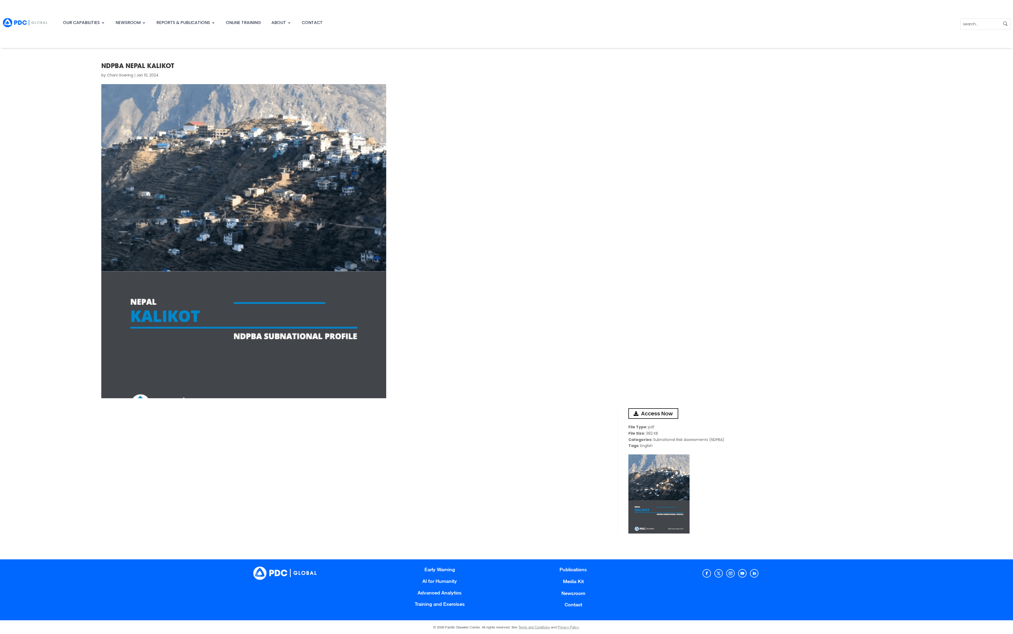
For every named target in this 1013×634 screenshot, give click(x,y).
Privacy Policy (568, 627)
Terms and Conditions (534, 627)
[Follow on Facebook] (707, 573)
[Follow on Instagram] (730, 573)
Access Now (657, 413)
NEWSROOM (128, 23)
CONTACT (312, 23)
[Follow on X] (718, 573)
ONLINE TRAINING (243, 23)
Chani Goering (120, 75)
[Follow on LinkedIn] (754, 573)
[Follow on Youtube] (742, 573)
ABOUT (278, 23)
